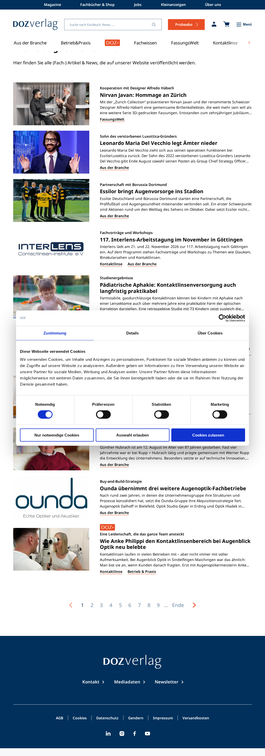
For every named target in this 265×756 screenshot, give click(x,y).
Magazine (52, 4)
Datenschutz (107, 718)
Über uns (213, 4)
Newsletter (166, 682)
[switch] (103, 414)
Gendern (135, 718)
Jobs (138, 4)
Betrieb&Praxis (76, 43)
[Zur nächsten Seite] (194, 605)
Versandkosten (195, 718)
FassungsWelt (185, 43)
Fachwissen (145, 43)
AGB (59, 718)
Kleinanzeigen (173, 4)
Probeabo (184, 24)
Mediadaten (127, 682)
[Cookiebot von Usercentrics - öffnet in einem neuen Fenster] (222, 318)
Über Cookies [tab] (210, 333)
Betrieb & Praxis (142, 571)
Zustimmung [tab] (55, 333)
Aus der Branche (30, 43)
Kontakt (90, 682)
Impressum (163, 718)
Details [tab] (132, 333)
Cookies (80, 718)
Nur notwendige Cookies (56, 435)
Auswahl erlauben (132, 435)
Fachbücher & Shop (97, 4)
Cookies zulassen (208, 435)
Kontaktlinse (225, 43)
